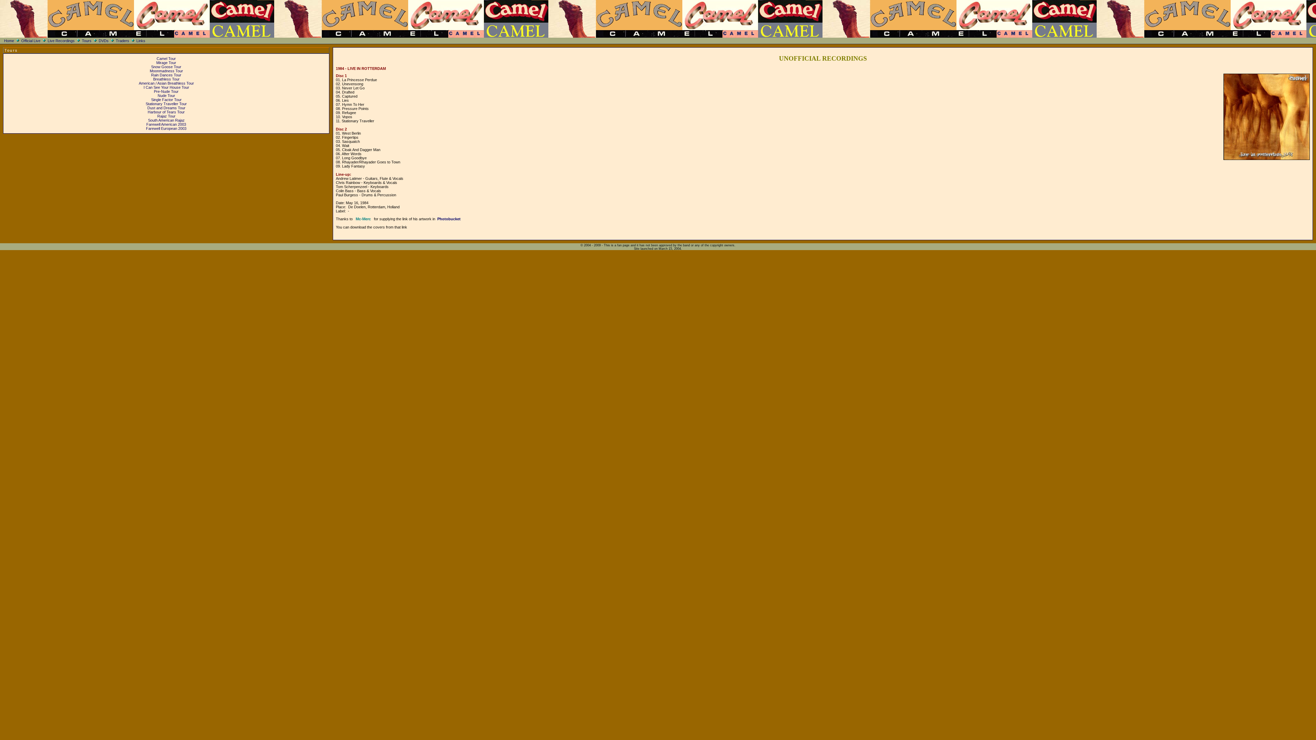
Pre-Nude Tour (166, 91)
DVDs (104, 41)
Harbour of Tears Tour (166, 112)
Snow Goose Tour (166, 67)
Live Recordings (61, 41)
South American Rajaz (166, 120)
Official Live (30, 41)
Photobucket (449, 219)
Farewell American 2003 (166, 124)
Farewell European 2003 (166, 128)
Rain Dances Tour (166, 75)
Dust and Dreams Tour (166, 108)
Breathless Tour (166, 79)
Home (9, 41)
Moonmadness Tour (166, 71)
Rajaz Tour (166, 116)
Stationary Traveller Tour (166, 104)
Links (140, 41)
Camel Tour (166, 59)
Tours (87, 41)
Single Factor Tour (166, 100)
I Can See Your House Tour (166, 87)
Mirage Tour (166, 63)
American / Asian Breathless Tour (166, 83)
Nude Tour (166, 96)
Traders (122, 41)
